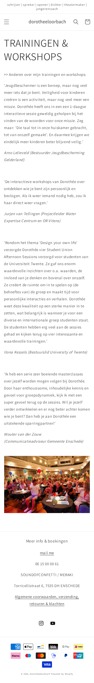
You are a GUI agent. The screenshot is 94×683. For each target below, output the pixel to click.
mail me (47, 552)
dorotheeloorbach (40, 673)
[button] (6, 22)
